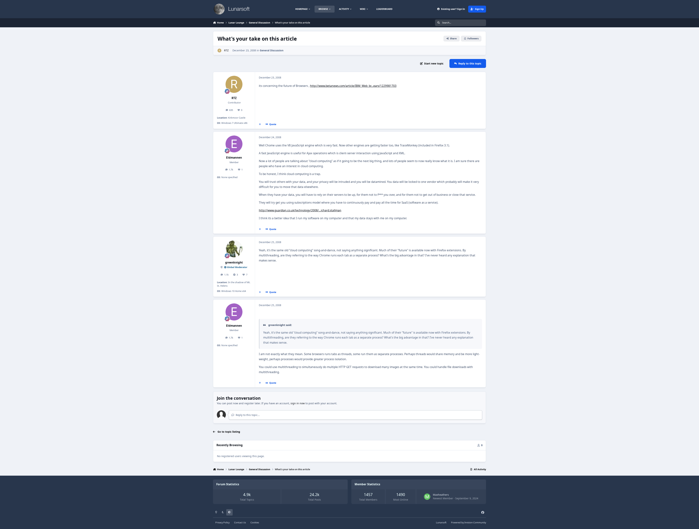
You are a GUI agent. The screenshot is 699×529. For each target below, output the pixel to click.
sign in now (298, 403)
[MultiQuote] (259, 124)
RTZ (226, 50)
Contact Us (240, 522)
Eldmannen (234, 158)
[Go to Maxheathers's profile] (427, 496)
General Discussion (271, 50)
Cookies (254, 522)
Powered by (468, 522)
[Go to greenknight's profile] (234, 248)
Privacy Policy (222, 522)
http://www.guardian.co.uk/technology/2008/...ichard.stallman (300, 210)
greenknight (234, 262)
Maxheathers (441, 494)
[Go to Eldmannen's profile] (234, 144)
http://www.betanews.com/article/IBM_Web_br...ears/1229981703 (353, 86)
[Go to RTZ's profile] (219, 50)
